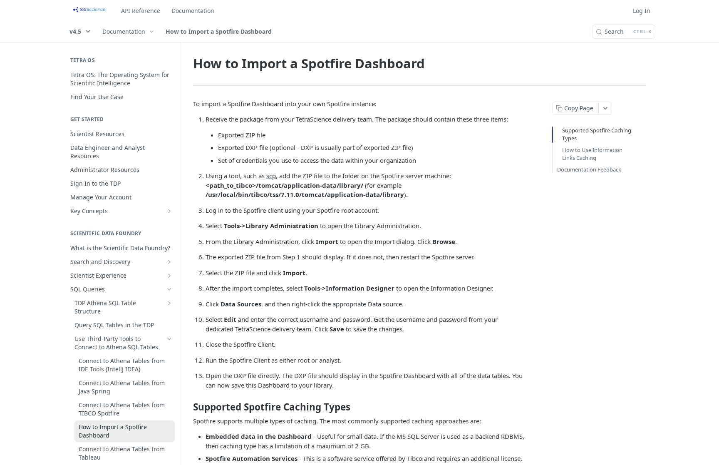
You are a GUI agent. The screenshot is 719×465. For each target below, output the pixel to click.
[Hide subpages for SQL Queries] (169, 289)
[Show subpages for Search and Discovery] (169, 262)
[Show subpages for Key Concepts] (169, 211)
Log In (641, 11)
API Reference (140, 11)
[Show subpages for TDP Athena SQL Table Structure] (169, 303)
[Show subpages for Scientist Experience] (169, 275)
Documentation (192, 11)
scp (271, 176)
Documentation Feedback (589, 169)
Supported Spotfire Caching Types (596, 134)
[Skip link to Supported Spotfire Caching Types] (187, 407)
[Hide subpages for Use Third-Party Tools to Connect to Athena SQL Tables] (169, 339)
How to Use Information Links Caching (592, 154)
